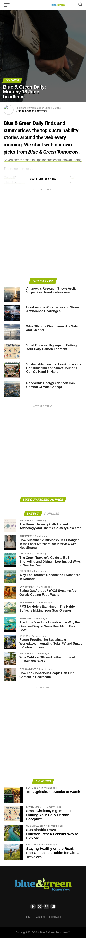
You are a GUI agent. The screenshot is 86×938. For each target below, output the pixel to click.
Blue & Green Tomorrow (33, 110)
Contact (55, 917)
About (40, 917)
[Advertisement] (43, 234)
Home (28, 917)
